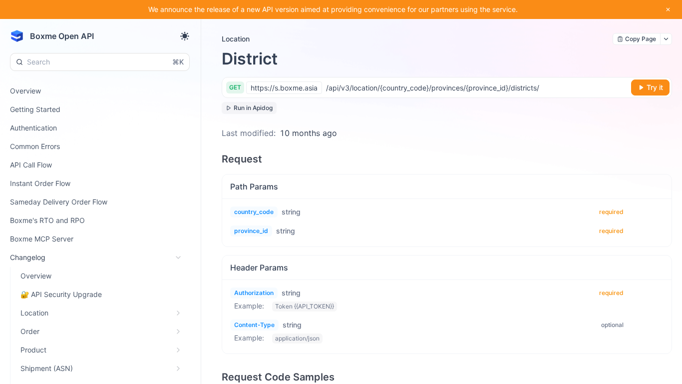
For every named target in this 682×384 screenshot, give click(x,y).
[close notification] (668, 9)
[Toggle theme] (184, 36)
